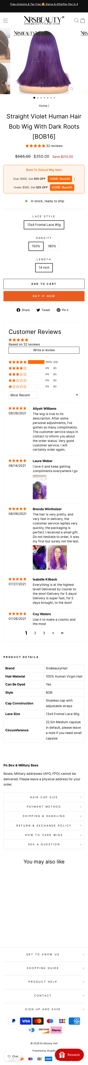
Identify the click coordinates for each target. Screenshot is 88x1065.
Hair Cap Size (44, 797)
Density (44, 237)
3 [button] (44, 633)
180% (52, 246)
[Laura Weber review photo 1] (40, 487)
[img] (17, 408)
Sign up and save (43, 1009)
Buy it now (44, 296)
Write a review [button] (44, 350)
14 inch (44, 267)
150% (36, 246)
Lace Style (44, 216)
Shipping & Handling (44, 816)
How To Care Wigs (44, 835)
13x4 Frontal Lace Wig (44, 225)
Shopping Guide (43, 968)
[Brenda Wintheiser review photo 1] (40, 557)
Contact (43, 995)
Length (44, 259)
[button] (36, 146)
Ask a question (44, 844)
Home (43, 105)
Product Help (42, 981)
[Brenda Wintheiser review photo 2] (57, 557)
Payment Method (44, 806)
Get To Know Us (43, 954)
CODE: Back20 (62, 187)
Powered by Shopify (44, 1050)
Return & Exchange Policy (44, 825)
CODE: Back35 (60, 178)
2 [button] (35, 633)
